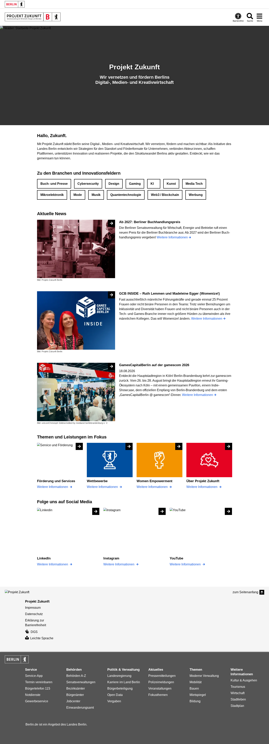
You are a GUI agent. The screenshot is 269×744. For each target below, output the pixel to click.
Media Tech (194, 183)
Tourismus (238, 686)
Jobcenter (73, 701)
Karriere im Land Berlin (123, 682)
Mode (77, 194)
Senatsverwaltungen (80, 682)
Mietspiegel (198, 695)
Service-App (34, 675)
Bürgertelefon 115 (37, 688)
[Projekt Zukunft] (23, 592)
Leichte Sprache (41, 638)
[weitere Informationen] (33, 16)
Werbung (196, 194)
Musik (96, 194)
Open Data (115, 695)
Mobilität (196, 682)
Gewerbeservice (36, 701)
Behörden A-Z (76, 675)
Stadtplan (237, 705)
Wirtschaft (238, 693)
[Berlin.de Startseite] (15, 4)
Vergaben (114, 701)
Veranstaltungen (159, 688)
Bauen (194, 688)
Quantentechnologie (125, 194)
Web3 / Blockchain (165, 194)
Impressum (33, 607)
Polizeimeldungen (161, 682)
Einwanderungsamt (80, 707)
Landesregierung (119, 675)
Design (114, 183)
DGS (34, 632)
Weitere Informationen (53, 487)
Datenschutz (34, 614)
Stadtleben (238, 699)
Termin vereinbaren (38, 682)
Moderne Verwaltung (204, 675)
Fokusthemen (158, 695)
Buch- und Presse (54, 183)
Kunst (171, 183)
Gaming (135, 183)
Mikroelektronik (52, 194)
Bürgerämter (75, 695)
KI (152, 183)
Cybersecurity (88, 183)
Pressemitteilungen (162, 675)
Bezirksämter (75, 688)
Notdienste (32, 695)
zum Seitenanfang (245, 592)
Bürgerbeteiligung (120, 688)
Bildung (195, 701)
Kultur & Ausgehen (244, 680)
